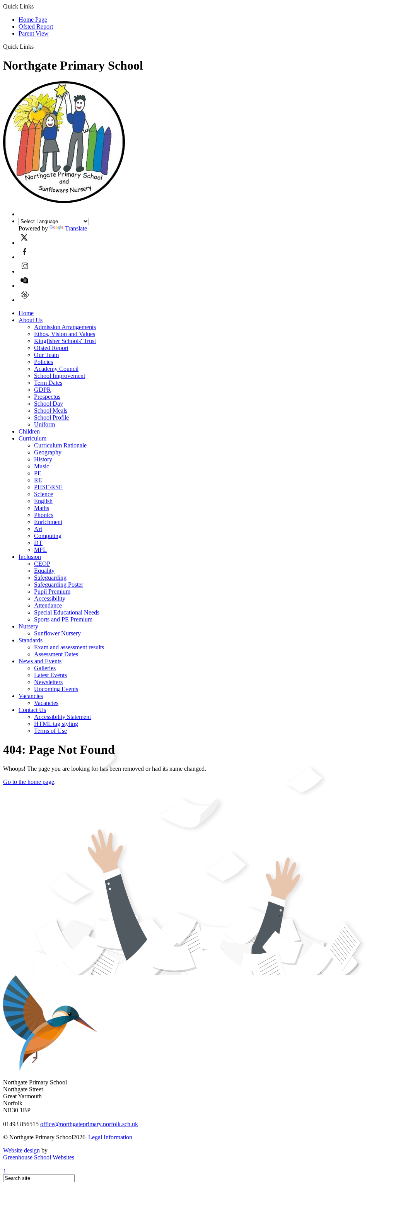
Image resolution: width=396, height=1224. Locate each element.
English (43, 501)
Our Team (46, 355)
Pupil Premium (52, 591)
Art (38, 529)
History (43, 459)
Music (41, 466)
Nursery (28, 626)
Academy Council (56, 368)
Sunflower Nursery (57, 633)
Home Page (33, 19)
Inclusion (30, 556)
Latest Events (50, 675)
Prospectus (47, 396)
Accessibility (49, 598)
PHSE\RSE (48, 487)
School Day (48, 403)
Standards (31, 640)
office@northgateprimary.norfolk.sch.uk (89, 1124)
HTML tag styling (56, 723)
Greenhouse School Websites (38, 1157)
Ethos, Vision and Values (64, 334)
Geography (47, 452)
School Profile (51, 417)
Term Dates (48, 382)
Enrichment (48, 522)
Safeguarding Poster (58, 584)
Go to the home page (28, 781)
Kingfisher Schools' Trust (65, 341)
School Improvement (59, 375)
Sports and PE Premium (63, 619)
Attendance (48, 605)
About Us (31, 320)
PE (37, 473)
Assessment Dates (56, 654)
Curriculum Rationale (60, 445)
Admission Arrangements (65, 327)
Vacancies (31, 696)
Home (26, 313)
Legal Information (110, 1137)
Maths (41, 508)
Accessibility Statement (62, 717)
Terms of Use (50, 730)
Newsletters (48, 682)
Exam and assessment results (69, 647)
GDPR (42, 389)
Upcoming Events (56, 689)
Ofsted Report (36, 26)
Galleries (45, 668)
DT (38, 542)
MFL (40, 549)
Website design (21, 1150)
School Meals (50, 410)
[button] (36, 46)
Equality (44, 570)
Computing (47, 536)
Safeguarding (50, 577)
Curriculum (32, 438)
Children (29, 431)
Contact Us (32, 710)
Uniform (44, 424)
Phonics (43, 515)
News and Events (40, 661)
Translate (76, 228)
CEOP (42, 563)
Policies (43, 361)
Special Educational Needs (66, 612)
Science (43, 494)
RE (38, 480)
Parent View (34, 33)
